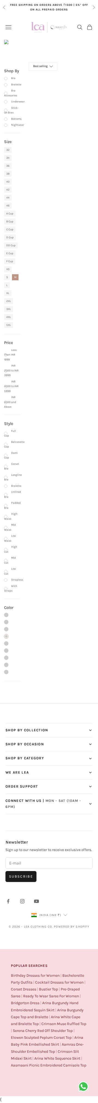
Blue (6, 629)
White (6, 650)
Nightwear (17, 125)
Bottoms (16, 119)
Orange (6, 643)
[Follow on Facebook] (8, 901)
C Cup (9, 229)
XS (8, 269)
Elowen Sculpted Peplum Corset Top (41, 1037)
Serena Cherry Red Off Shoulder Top (43, 1030)
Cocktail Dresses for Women (59, 982)
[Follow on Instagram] (22, 901)
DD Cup (11, 245)
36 (8, 165)
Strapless (17, 579)
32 (8, 150)
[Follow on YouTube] (36, 901)
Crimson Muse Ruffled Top (63, 1023)
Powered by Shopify (71, 926)
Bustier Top (48, 989)
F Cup (9, 261)
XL (7, 293)
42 (8, 189)
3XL (8, 309)
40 (8, 181)
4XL (8, 317)
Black (6, 636)
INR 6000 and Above (10, 402)
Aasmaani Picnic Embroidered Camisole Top (48, 1065)
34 (8, 157)
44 (8, 197)
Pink (6, 615)
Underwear (18, 101)
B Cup (9, 221)
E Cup (9, 253)
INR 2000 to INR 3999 (11, 370)
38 (8, 173)
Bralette (16, 84)
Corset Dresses (23, 989)
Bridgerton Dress (25, 1003)
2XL (8, 301)
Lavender (6, 665)
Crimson (6, 658)
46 (8, 205)
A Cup (9, 213)
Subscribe (21, 876)
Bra (13, 78)
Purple (6, 622)
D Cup (10, 237)
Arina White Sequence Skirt (57, 1058)
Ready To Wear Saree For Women (51, 996)
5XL (8, 325)
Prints (6, 672)
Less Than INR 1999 (10, 354)
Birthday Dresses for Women (35, 975)
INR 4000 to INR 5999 (11, 386)
